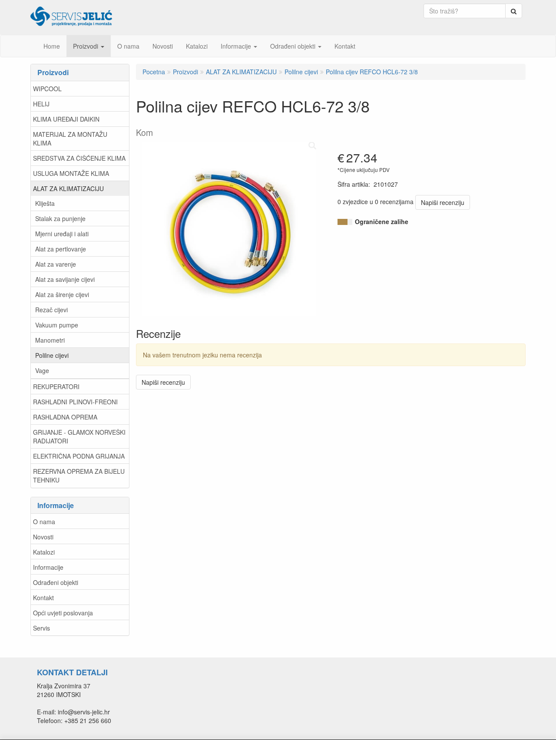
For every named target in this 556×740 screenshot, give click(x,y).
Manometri (50, 340)
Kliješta (45, 203)
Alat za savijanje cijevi (65, 279)
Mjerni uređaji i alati (62, 233)
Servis (41, 628)
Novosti (43, 536)
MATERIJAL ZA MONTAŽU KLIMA (70, 138)
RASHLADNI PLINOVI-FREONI (75, 401)
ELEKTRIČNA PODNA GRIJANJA (79, 456)
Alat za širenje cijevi (62, 294)
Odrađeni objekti (55, 582)
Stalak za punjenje (60, 218)
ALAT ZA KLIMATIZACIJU (68, 188)
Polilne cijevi (52, 355)
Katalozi (44, 552)
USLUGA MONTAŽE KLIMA (71, 173)
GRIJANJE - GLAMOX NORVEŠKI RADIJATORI (79, 436)
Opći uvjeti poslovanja (63, 612)
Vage (42, 370)
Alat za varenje (55, 264)
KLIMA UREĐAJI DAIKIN (66, 119)
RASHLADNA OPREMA (65, 417)
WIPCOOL (47, 88)
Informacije (48, 567)
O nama (44, 521)
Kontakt (43, 597)
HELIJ (41, 103)
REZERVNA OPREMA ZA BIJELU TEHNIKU (79, 475)
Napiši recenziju (442, 202)
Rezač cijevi (51, 309)
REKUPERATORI (56, 386)
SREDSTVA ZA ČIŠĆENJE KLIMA (79, 158)
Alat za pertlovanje (60, 248)
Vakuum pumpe (56, 324)
